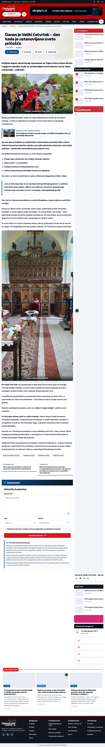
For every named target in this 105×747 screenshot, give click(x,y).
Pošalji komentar (36, 535)
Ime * (6, 518)
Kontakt (32, 2)
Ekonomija (38, 21)
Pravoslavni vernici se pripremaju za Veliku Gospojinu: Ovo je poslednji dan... (18, 692)
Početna (4, 26)
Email (40, 52)
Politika (66, 21)
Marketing (25, 2)
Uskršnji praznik (43, 455)
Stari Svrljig (72, 727)
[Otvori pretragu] (101, 21)
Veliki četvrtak (58, 455)
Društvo (29, 21)
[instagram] (7, 734)
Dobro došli (7, 21)
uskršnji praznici (28, 455)
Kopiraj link (52, 52)
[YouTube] (102, 2)
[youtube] (12, 734)
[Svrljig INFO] (8, 8)
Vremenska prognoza (56, 736)
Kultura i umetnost (74, 724)
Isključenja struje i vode (55, 724)
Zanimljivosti (72, 731)
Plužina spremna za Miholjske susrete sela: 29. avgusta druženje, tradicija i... (83, 692)
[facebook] (3, 734)
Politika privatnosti (94, 731)
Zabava (81, 21)
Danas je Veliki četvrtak (11, 455)
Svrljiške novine (7, 2)
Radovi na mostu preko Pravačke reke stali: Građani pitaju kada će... (52, 691)
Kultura (57, 21)
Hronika (48, 21)
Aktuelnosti (18, 21)
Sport (74, 21)
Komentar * (8, 494)
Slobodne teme (92, 21)
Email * (41, 518)
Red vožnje (52, 729)
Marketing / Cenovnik (95, 727)
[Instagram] (98, 2)
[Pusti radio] (24, 14)
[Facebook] (94, 2)
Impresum (17, 2)
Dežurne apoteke (55, 732)
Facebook (27, 52)
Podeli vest (13, 52)
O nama (90, 724)
